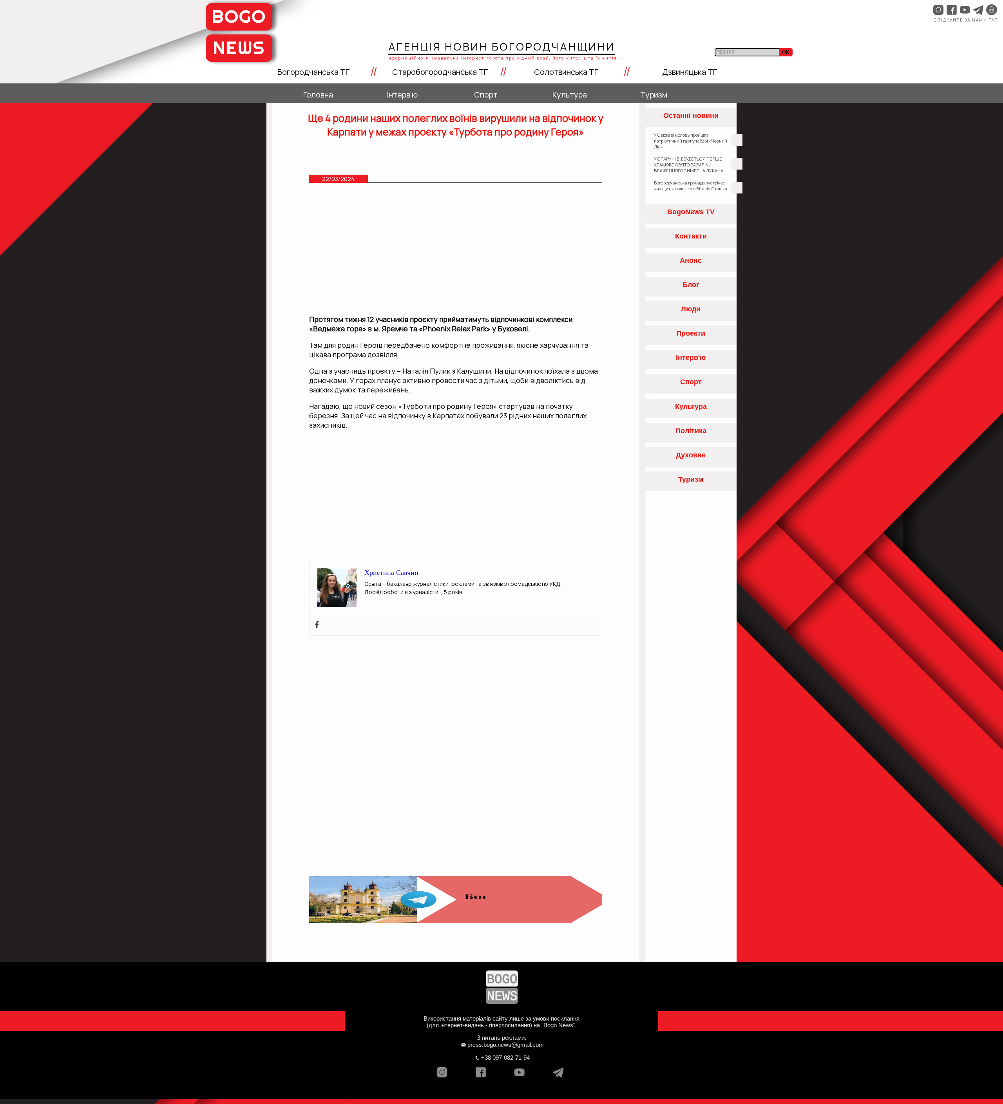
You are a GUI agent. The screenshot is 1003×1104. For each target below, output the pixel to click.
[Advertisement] (456, 252)
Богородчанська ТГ (313, 72)
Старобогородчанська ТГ (440, 72)
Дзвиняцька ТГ (689, 72)
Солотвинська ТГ (566, 72)
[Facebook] (316, 625)
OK (785, 52)
